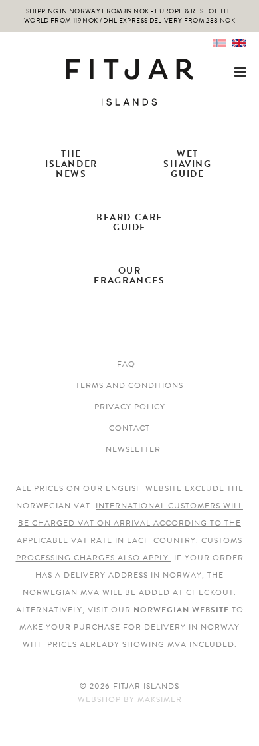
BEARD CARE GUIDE (129, 222)
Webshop (99, 699)
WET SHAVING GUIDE (187, 164)
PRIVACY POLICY (129, 407)
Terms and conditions (129, 385)
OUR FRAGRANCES (129, 275)
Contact (129, 428)
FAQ (126, 364)
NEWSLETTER (133, 449)
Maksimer (159, 699)
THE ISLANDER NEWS (71, 164)
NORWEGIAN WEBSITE (181, 610)
